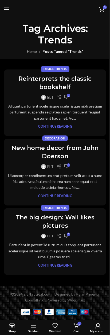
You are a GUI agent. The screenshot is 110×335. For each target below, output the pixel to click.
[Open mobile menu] (6, 9)
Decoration (55, 138)
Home (32, 51)
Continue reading (55, 126)
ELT (50, 97)
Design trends (55, 69)
